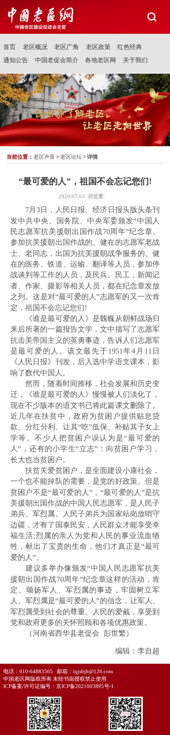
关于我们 (135, 59)
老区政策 (98, 46)
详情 (92, 157)
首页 (9, 46)
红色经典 (129, 46)
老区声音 (44, 157)
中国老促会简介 (56, 59)
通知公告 (15, 59)
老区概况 (35, 46)
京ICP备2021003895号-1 (85, 686)
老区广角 (66, 46)
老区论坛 (71, 157)
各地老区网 (100, 59)
